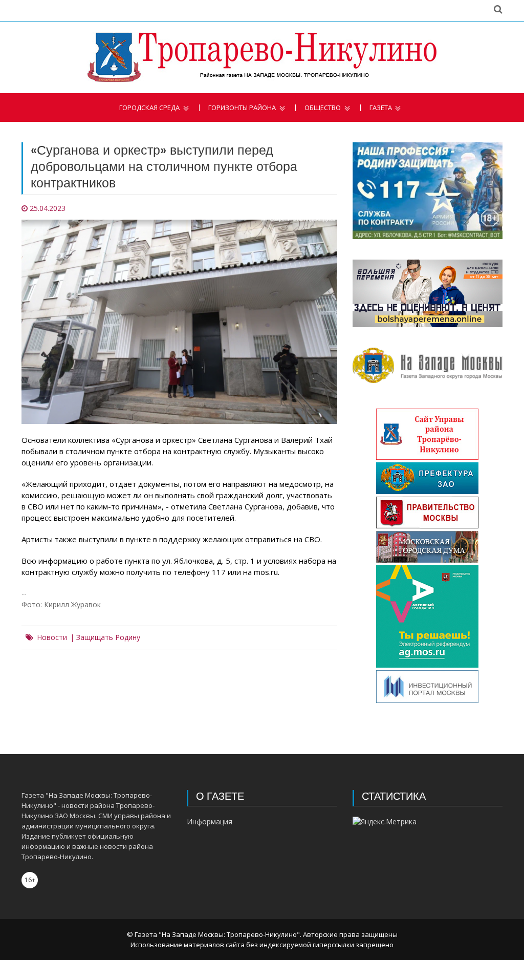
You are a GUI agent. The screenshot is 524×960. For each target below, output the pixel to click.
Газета (380, 107)
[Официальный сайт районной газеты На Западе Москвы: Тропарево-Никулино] (262, 57)
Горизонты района (242, 107)
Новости (52, 637)
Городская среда (149, 107)
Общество (322, 107)
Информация (209, 821)
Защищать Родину (108, 637)
